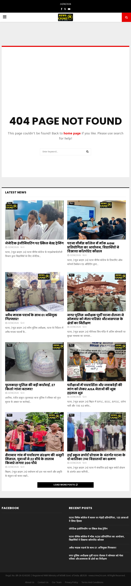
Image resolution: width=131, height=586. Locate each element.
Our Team (57, 582)
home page (72, 134)
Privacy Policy (71, 582)
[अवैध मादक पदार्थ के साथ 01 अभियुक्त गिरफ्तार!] (34, 291)
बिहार (9, 203)
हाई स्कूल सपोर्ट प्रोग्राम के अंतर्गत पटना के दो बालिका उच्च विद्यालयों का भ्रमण (96, 457)
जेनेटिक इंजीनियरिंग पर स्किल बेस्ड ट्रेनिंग (34, 243)
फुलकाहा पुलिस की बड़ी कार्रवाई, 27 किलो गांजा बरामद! (30, 387)
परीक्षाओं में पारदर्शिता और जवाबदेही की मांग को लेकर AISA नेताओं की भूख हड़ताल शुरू (94, 389)
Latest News (15, 192)
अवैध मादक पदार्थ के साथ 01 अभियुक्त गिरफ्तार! (31, 317)
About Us (29, 582)
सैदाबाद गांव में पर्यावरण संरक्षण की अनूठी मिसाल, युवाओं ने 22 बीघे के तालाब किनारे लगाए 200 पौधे (34, 459)
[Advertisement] (65, 86)
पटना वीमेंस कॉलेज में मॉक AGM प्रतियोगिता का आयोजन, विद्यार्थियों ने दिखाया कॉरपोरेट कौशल (93, 247)
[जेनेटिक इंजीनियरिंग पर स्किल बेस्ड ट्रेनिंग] (34, 220)
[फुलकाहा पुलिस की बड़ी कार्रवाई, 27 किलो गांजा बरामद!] (34, 361)
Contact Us (43, 582)
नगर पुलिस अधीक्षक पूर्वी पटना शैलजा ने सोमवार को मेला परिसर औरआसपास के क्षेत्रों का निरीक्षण (95, 319)
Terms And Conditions (92, 582)
